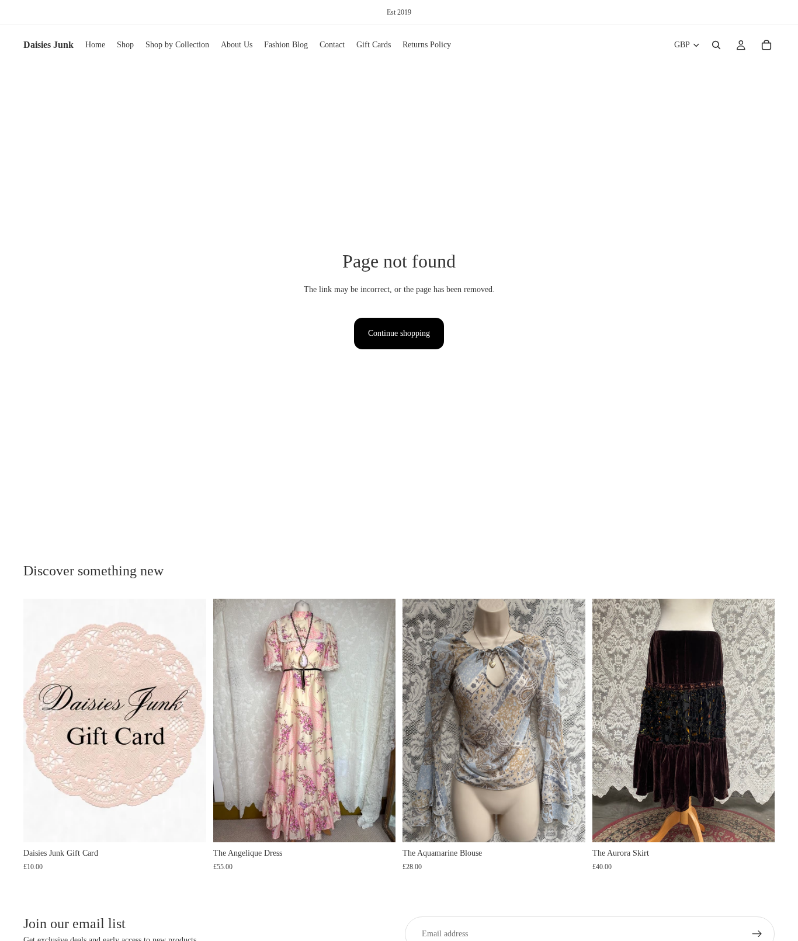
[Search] (716, 45)
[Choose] (188, 824)
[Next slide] (377, 721)
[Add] (377, 824)
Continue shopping (399, 333)
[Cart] (766, 45)
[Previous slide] (230, 721)
